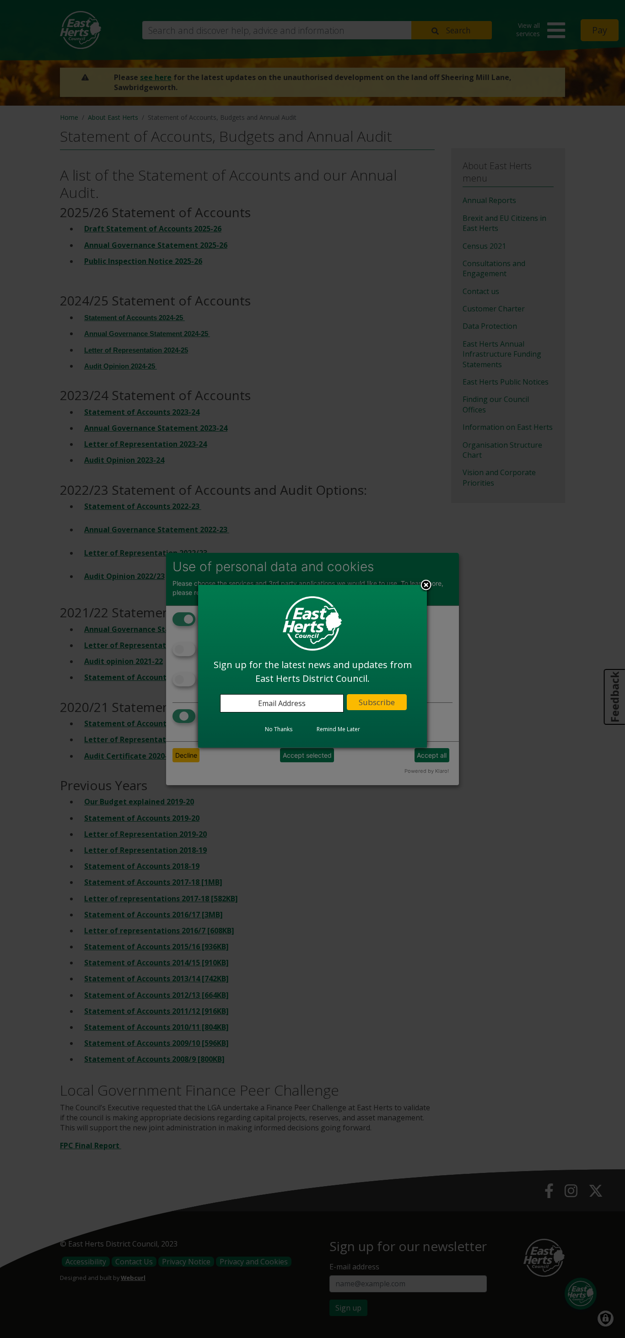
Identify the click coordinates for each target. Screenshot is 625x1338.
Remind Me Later (338, 729)
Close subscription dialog (426, 586)
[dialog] (312, 666)
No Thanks (278, 729)
